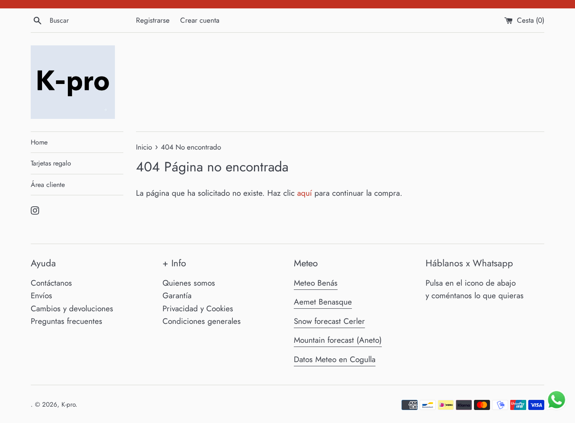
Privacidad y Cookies (197, 308)
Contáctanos (51, 283)
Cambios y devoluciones (72, 308)
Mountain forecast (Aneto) (338, 340)
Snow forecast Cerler (329, 321)
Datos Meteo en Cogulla (334, 359)
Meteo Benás (316, 283)
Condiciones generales (201, 321)
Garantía (177, 295)
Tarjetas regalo (51, 163)
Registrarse (153, 20)
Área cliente (48, 184)
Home (39, 142)
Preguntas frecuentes (66, 321)
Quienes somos (188, 283)
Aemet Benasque (323, 301)
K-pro (68, 404)
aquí (304, 193)
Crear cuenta (199, 20)
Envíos (41, 295)
